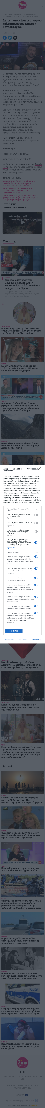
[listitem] (22, 509)
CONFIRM (13, 631)
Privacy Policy (36, 639)
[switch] (36, 515)
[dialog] (22, 554)
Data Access (22, 639)
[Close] (40, 469)
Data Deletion (9, 639)
